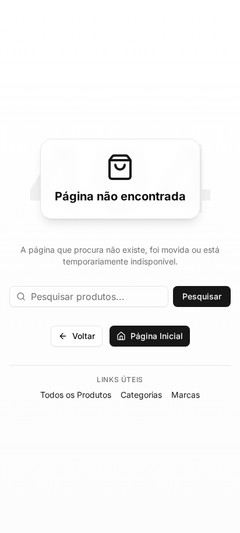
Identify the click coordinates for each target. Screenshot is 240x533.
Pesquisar (201, 296)
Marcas (185, 395)
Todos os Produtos (75, 395)
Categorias (141, 395)
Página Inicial (156, 336)
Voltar (83, 336)
